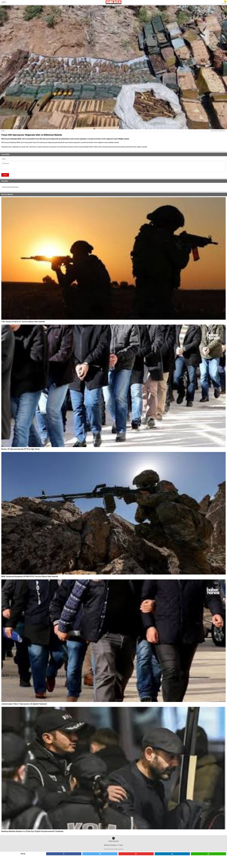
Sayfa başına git (113, 841)
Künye (121, 845)
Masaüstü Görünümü (110, 845)
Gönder (5, 175)
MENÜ (3, 2)
